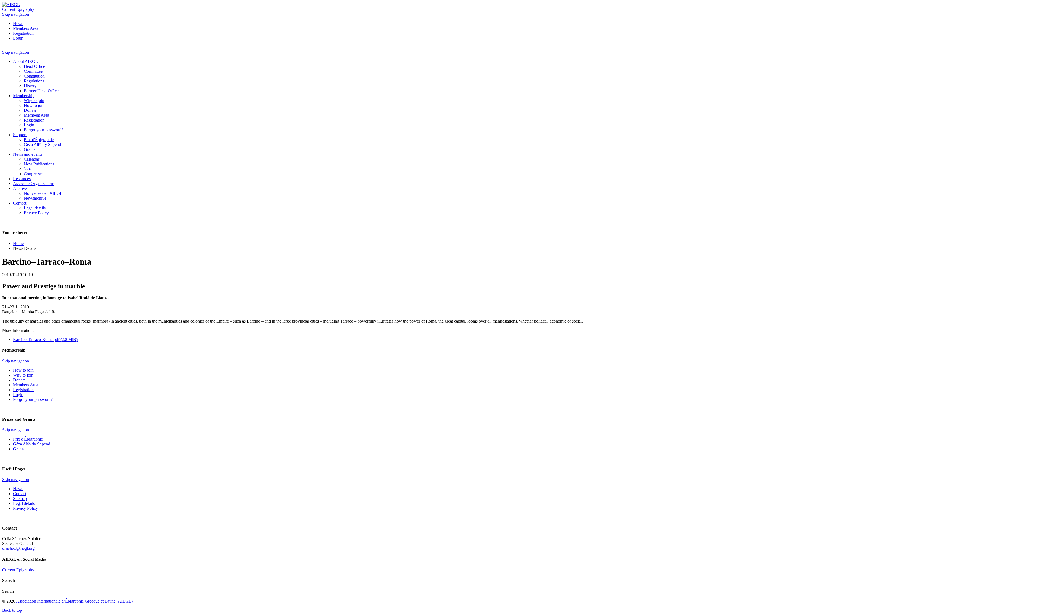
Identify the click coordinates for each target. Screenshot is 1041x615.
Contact (19, 493)
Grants (18, 449)
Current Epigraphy (18, 9)
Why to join (23, 375)
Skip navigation (15, 14)
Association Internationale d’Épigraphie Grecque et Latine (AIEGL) (74, 601)
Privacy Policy (25, 508)
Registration (23, 33)
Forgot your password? (33, 399)
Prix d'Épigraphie (28, 439)
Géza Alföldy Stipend (31, 444)
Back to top (12, 610)
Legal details (24, 503)
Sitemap (20, 498)
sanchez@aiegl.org (18, 548)
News (18, 23)
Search (8, 591)
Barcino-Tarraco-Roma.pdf (45, 339)
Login (18, 38)
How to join (23, 370)
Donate (19, 380)
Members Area (25, 28)
